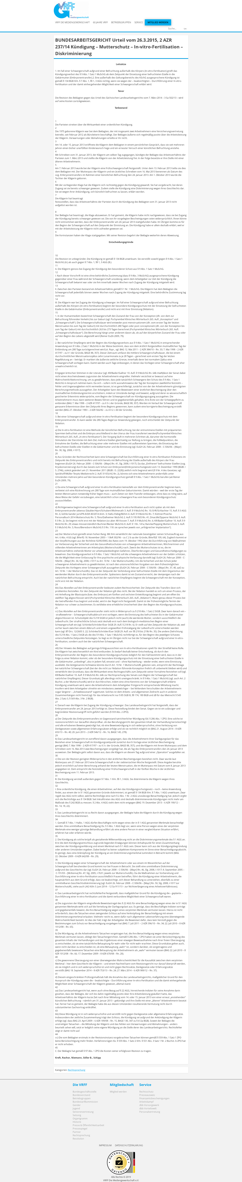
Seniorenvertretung (83, 1111)
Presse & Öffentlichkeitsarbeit (88, 1125)
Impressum (105, 1145)
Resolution (78, 1138)
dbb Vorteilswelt (148, 1108)
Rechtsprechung (76, 1070)
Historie (77, 1121)
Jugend (76, 1108)
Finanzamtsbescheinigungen (154, 1098)
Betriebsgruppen (121, 22)
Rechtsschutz (146, 1091)
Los (185, 28)
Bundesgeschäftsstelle (84, 1091)
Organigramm (80, 1118)
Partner (77, 1131)
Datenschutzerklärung (129, 1145)
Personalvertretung (149, 1111)
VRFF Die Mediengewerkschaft (72, 22)
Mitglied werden (158, 22)
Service (138, 22)
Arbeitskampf (146, 1101)
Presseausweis (147, 1095)
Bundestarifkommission (85, 1101)
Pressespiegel (80, 1128)
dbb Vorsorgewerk (149, 1105)
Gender (77, 1105)
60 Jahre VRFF (100, 22)
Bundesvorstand (81, 1095)
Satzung (77, 1115)
